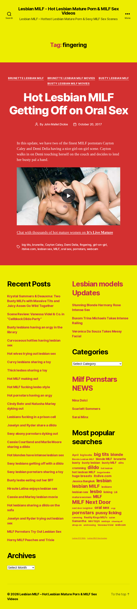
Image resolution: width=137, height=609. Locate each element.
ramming (77, 517)
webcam (92, 249)
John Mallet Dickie (56, 124)
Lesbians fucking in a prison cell (31, 417)
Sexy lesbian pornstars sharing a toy (35, 472)
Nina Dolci (79, 400)
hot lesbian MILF (83, 472)
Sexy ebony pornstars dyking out (32, 433)
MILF (57, 249)
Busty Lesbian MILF (114, 78)
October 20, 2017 (90, 124)
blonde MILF (104, 459)
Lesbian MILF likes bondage (97, 538)
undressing (89, 525)
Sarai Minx (80, 417)
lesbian (104, 480)
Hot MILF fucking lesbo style (28, 387)
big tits (26, 244)
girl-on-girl (100, 244)
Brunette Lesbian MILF (26, 78)
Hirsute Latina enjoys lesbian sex (32, 488)
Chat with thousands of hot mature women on (65, 232)
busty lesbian (91, 462)
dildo (93, 467)
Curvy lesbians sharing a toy (29, 362)
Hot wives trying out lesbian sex (31, 353)
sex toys (94, 521)
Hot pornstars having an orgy (29, 395)
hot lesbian (107, 468)
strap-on (77, 525)
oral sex (66, 249)
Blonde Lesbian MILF (83, 459)
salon (112, 517)
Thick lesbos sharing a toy (27, 370)
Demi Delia (71, 244)
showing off (116, 521)
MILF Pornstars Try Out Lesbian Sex (34, 531)
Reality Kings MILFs (95, 517)
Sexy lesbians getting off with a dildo (35, 463)
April (75, 454)
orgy (113, 508)
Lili (115, 492)
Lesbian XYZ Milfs (79, 538)
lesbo (96, 491)
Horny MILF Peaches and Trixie (30, 540)
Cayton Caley (54, 244)
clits (121, 462)
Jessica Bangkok (83, 481)
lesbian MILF (86, 486)
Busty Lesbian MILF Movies (68, 83)
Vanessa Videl (106, 525)
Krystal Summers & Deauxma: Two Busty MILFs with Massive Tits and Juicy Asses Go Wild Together (33, 301)
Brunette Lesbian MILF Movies (71, 78)
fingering (86, 244)
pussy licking (108, 512)
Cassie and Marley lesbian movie (32, 497)
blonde (117, 454)
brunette (38, 244)
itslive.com (29, 249)
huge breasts (82, 476)
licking (107, 492)
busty (76, 462)
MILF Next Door (91, 502)
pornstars (79, 249)
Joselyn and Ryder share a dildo (32, 425)
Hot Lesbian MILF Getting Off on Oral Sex (68, 103)
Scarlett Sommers (86, 409)
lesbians (107, 486)
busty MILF (109, 462)
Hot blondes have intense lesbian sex (35, 455)
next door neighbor (82, 508)
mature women (81, 497)
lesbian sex (44, 249)
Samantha (79, 521)
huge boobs (103, 472)
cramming (79, 468)
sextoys (105, 521)
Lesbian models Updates (97, 288)
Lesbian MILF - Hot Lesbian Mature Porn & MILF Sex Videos (68, 11)
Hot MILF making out (22, 379)
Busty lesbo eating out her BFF (30, 480)
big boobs (86, 455)
